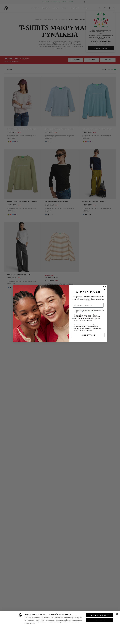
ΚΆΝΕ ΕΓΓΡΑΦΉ (88, 335)
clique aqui (32, 623)
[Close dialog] (104, 287)
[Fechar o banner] (117, 614)
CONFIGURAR (99, 620)
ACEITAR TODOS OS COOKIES (99, 615)
